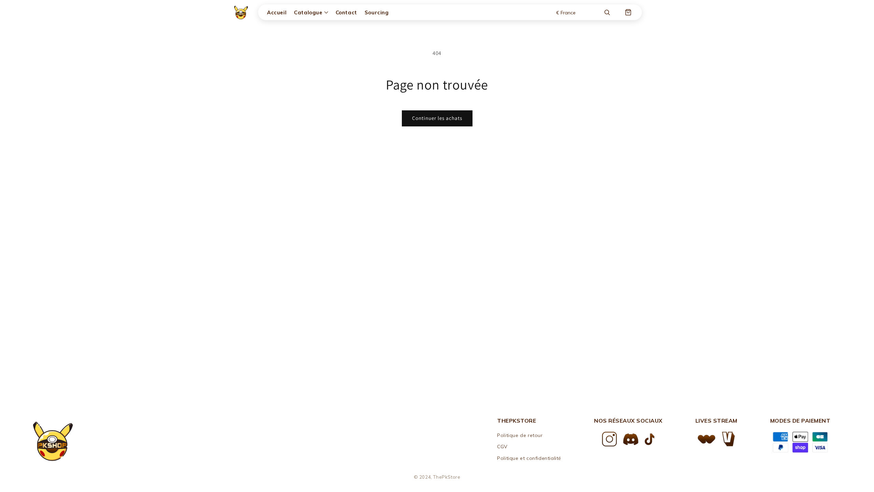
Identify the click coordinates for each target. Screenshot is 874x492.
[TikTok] (649, 439)
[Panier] (628, 12)
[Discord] (631, 439)
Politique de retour (519, 435)
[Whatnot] (706, 439)
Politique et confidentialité (529, 458)
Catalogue (308, 12)
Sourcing (377, 12)
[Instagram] (609, 439)
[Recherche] (607, 12)
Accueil (276, 12)
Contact (346, 12)
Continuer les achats (437, 118)
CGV (502, 446)
